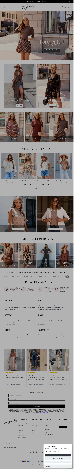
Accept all (58, 455)
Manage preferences (58, 462)
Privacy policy (48, 466)
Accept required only (58, 458)
